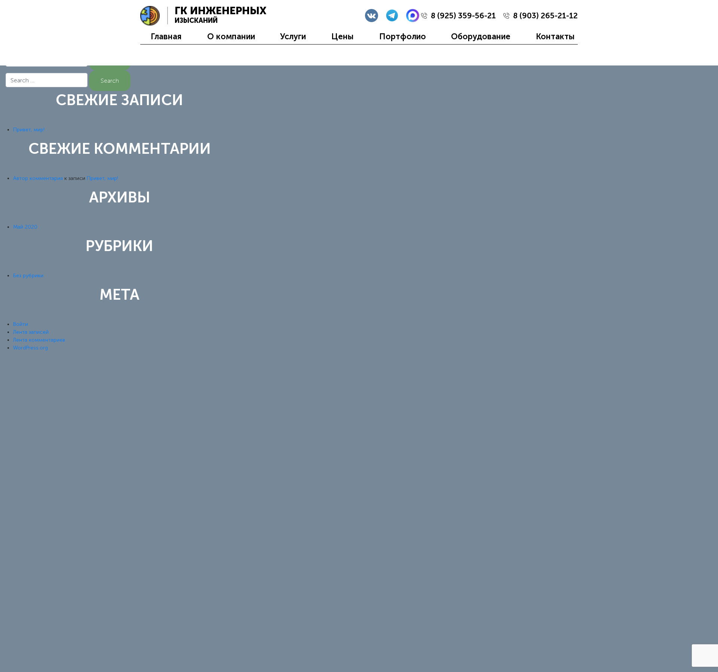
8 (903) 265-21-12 (545, 15)
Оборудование (480, 36)
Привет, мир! (29, 129)
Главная (166, 36)
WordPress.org (30, 348)
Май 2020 (25, 227)
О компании (231, 36)
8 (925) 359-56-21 (463, 15)
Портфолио (402, 36)
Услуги (293, 36)
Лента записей (31, 332)
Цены (342, 36)
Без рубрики (28, 275)
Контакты (555, 36)
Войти (20, 324)
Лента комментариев (39, 340)
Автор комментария (38, 178)
